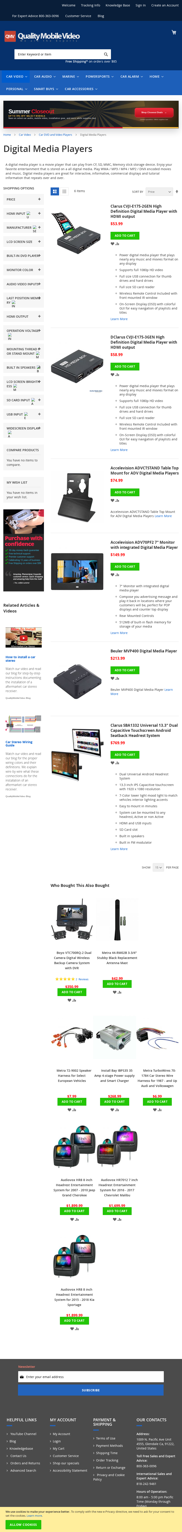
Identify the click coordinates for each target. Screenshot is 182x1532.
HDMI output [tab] (17, 316)
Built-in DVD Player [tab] (23, 256)
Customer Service (78, 16)
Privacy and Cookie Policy (109, 1477)
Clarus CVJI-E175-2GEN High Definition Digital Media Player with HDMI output (144, 211)
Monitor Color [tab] (20, 270)
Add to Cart (72, 992)
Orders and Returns (25, 1463)
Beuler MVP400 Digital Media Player (144, 651)
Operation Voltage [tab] (23, 331)
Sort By (137, 192)
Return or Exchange (110, 1467)
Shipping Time (107, 1453)
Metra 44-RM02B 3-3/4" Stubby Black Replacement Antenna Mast (117, 958)
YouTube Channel (23, 1434)
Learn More (119, 319)
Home (7, 134)
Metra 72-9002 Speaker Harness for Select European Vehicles (74, 1075)
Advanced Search (23, 1470)
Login (57, 1441)
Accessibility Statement (70, 1470)
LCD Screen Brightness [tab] (23, 384)
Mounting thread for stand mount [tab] (23, 351)
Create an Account (165, 5)
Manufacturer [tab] (19, 227)
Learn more (34, 1516)
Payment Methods (109, 1445)
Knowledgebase (21, 1448)
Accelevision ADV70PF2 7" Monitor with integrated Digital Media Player (144, 545)
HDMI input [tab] (16, 213)
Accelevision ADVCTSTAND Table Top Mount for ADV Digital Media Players (145, 470)
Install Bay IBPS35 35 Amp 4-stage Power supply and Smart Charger (114, 1075)
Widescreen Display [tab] (23, 428)
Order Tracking (107, 1460)
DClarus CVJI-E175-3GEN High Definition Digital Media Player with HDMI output (144, 342)
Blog (101, 16)
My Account (61, 1434)
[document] (92, 1519)
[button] (113, 243)
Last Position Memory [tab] (23, 300)
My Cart (58, 1448)
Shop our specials (66, 1463)
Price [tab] (11, 199)
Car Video (25, 134)
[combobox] (62, 54)
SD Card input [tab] (18, 400)
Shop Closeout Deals (152, 112)
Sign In (141, 5)
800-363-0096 (49, 16)
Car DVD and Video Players (56, 134)
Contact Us (18, 1456)
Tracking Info (90, 5)
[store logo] (42, 36)
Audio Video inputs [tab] (23, 284)
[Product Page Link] (81, 265)
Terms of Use (105, 1438)
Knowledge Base (118, 5)
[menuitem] (16, 76)
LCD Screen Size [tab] (19, 242)
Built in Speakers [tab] (21, 367)
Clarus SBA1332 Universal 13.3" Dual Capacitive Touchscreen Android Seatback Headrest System (144, 730)
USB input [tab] (15, 414)
